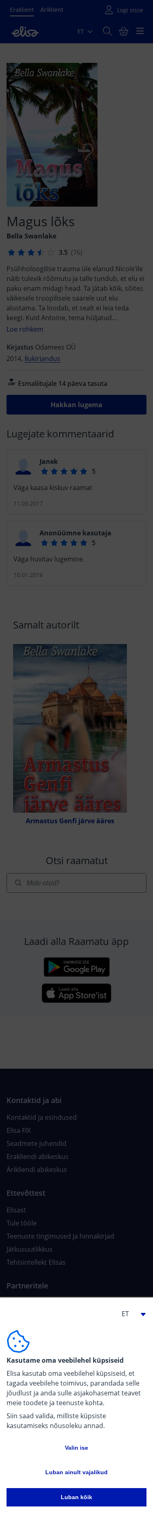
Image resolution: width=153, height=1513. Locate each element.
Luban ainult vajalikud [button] (76, 1472)
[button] (130, 1314)
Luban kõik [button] (76, 1497)
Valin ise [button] (76, 1447)
